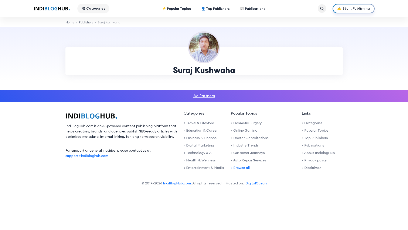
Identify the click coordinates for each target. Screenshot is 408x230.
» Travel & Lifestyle (199, 123)
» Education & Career (201, 130)
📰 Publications (252, 8)
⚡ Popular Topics (176, 8)
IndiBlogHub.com (177, 183)
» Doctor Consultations (250, 138)
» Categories (312, 123)
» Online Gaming (244, 130)
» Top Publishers (315, 138)
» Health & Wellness (200, 160)
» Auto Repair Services (248, 160)
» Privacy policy (314, 160)
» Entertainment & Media (204, 167)
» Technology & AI (198, 153)
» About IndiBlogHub (318, 153)
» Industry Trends (245, 145)
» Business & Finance (200, 138)
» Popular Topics (315, 130)
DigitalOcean (256, 183)
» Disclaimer (311, 167)
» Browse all (240, 167)
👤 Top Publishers (215, 8)
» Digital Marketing (199, 145)
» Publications (313, 145)
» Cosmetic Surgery (246, 123)
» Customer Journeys (248, 153)
